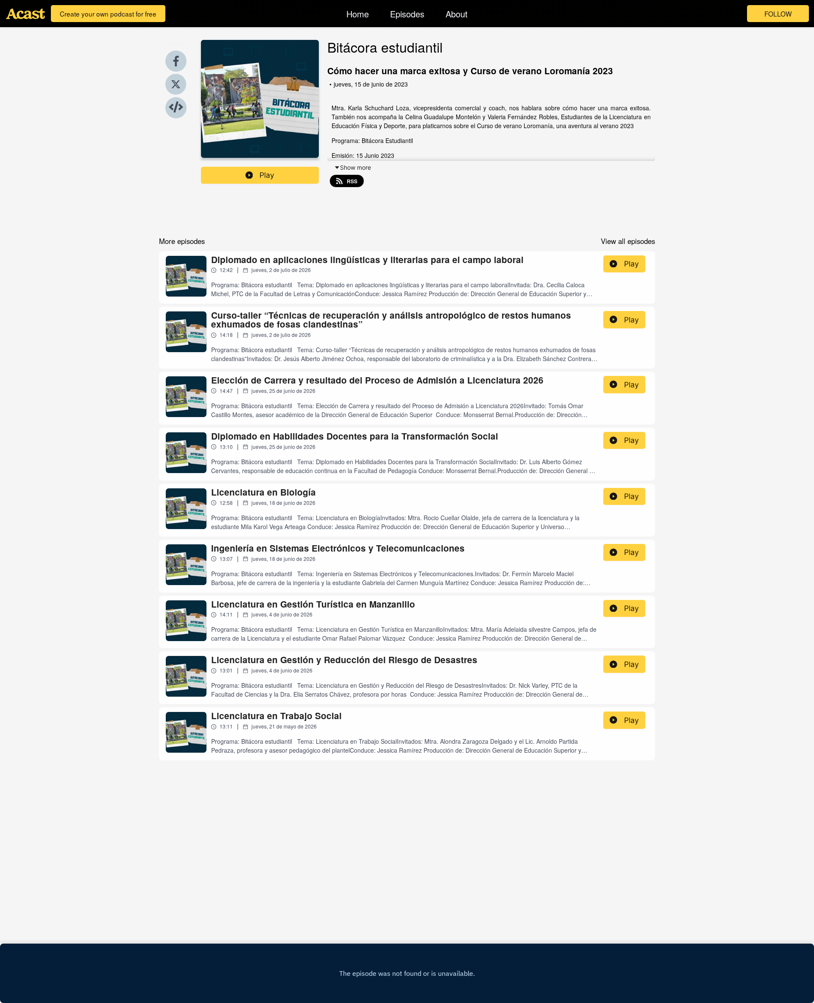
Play (266, 175)
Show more (355, 167)
